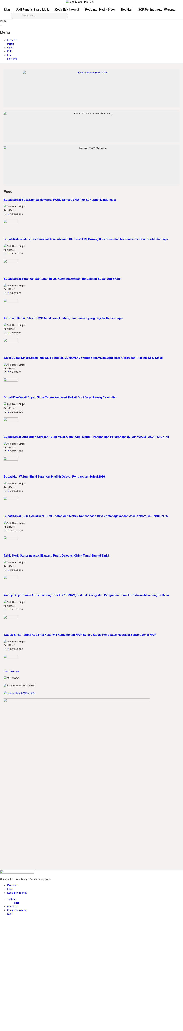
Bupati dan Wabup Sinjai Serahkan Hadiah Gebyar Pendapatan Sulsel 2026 (54, 476)
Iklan (7, 9)
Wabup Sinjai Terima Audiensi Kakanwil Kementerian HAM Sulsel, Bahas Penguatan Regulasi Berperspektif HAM (80, 634)
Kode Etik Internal (67, 9)
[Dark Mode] (117, 3)
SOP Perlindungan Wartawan (157, 9)
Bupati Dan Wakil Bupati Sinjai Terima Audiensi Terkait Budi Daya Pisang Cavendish (60, 397)
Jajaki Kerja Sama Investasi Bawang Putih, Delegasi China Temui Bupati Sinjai (56, 555)
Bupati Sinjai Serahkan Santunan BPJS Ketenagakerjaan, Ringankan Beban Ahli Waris (62, 278)
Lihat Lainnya (11, 670)
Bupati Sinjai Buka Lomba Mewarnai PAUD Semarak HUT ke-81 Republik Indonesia (60, 199)
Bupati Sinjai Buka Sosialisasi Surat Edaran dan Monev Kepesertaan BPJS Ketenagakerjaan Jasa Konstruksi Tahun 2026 (86, 516)
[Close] (1, 25)
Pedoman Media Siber (100, 9)
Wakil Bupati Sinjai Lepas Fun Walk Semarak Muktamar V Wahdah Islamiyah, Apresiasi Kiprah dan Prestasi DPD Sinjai (83, 357)
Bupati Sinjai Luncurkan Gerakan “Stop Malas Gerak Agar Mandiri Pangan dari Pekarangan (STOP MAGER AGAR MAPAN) (86, 436)
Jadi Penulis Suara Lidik (32, 9)
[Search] (107, 3)
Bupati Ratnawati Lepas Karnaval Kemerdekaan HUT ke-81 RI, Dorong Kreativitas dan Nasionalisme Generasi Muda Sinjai (86, 239)
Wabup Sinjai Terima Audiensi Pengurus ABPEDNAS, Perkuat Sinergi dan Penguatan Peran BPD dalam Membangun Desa (86, 595)
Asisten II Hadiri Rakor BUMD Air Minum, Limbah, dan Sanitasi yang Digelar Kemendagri (63, 318)
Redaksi (126, 9)
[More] (5, 218)
